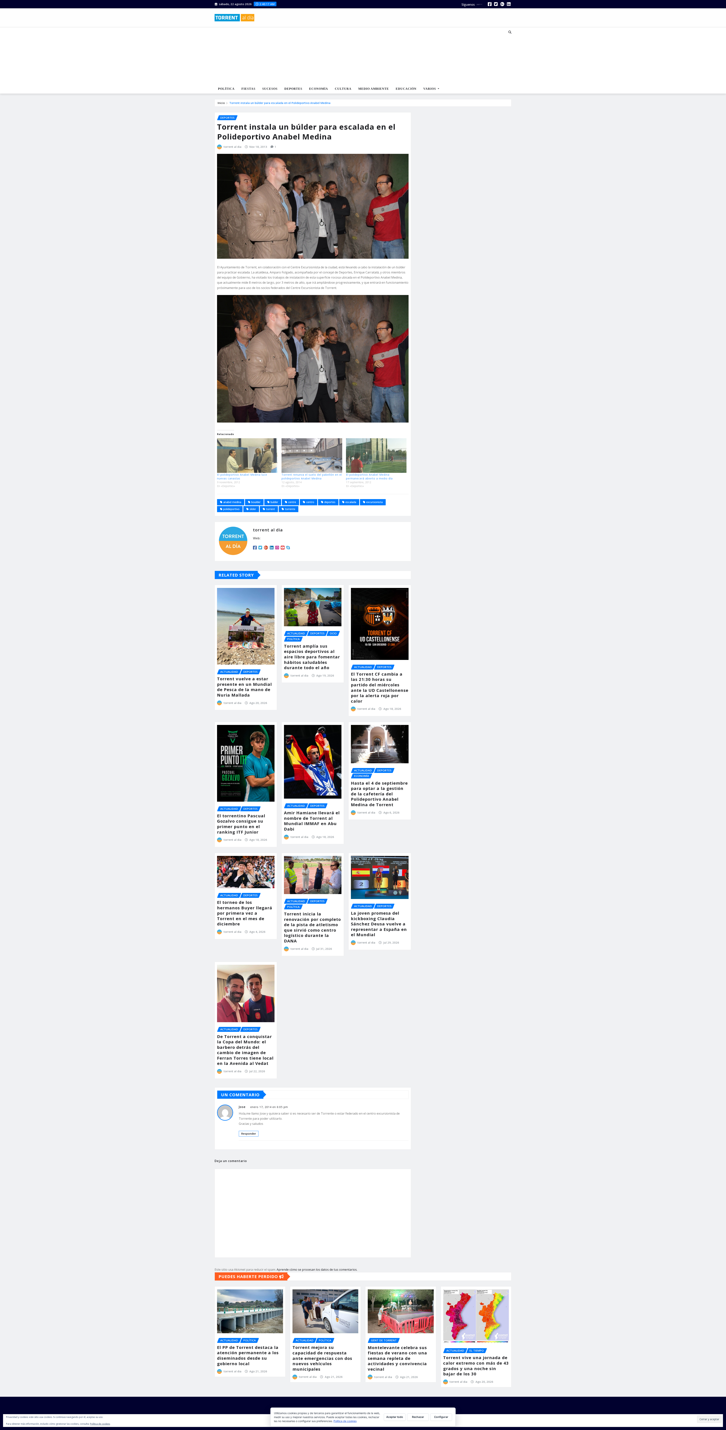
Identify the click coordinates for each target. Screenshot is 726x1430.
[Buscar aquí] (509, 32)
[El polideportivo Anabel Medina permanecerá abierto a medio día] (376, 455)
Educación (406, 88)
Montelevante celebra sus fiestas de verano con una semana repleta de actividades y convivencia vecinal (397, 1358)
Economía (318, 88)
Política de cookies (345, 1421)
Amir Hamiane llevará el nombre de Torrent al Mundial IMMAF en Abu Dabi (312, 821)
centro (310, 502)
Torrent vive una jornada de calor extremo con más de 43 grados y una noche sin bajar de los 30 (476, 1366)
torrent (270, 509)
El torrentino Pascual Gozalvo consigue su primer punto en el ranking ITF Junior (241, 824)
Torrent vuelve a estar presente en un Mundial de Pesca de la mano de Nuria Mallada (244, 687)
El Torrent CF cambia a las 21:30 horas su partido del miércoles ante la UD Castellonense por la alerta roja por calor (379, 687)
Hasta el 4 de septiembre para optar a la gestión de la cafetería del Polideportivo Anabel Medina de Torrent (379, 793)
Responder (248, 1133)
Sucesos (270, 88)
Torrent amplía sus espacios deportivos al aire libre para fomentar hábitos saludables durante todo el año (312, 656)
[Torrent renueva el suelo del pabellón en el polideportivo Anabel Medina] (312, 455)
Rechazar (418, 1416)
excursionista (374, 502)
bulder (274, 502)
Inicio (221, 103)
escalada (350, 502)
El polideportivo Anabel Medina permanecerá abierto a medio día (369, 476)
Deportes (293, 88)
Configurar (441, 1416)
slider (253, 509)
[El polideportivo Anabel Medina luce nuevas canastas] (247, 455)
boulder (256, 502)
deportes (329, 502)
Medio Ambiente (373, 88)
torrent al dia (232, 147)
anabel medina (232, 502)
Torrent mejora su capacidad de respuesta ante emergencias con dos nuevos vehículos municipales (322, 1358)
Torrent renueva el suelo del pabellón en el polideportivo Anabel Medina (312, 476)
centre (292, 502)
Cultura (343, 88)
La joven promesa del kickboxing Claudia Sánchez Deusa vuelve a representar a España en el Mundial (379, 923)
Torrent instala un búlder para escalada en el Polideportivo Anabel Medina (279, 103)
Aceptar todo (394, 1416)
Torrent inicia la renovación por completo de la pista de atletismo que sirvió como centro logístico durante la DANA (312, 927)
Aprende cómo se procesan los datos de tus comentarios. (317, 1269)
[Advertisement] (350, 55)
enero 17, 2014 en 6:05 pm (269, 1107)
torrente (290, 509)
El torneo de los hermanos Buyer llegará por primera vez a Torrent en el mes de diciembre (244, 913)
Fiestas (248, 88)
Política (226, 88)
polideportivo (231, 509)
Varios (430, 88)
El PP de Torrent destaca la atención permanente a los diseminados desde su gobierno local (248, 1355)
